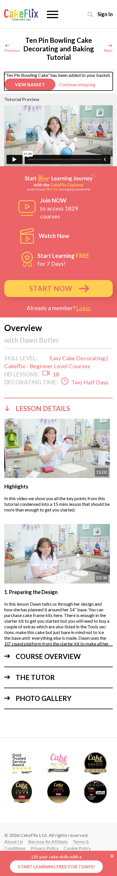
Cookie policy (77, 848)
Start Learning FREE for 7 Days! (56, 866)
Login (83, 307)
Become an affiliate (48, 841)
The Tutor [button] (35, 677)
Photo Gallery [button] (43, 698)
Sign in (105, 14)
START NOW (50, 288)
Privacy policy (44, 848)
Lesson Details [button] (43, 408)
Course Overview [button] (48, 656)
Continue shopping (77, 84)
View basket (30, 84)
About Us (13, 841)
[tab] (58, 408)
